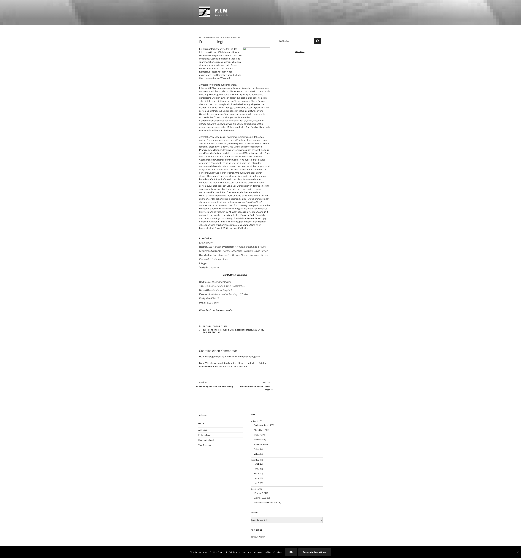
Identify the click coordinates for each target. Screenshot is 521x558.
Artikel (207, 326)
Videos (257, 454)
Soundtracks (259, 444)
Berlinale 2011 (260, 498)
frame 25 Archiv (258, 537)
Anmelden (202, 430)
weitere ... (202, 415)
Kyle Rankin (229, 330)
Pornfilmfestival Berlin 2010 (266, 502)
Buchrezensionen (261, 425)
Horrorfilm (215, 330)
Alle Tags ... (299, 51)
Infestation (205, 238)
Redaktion (255, 460)
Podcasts (258, 439)
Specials (254, 489)
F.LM (221, 11)
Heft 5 (256, 483)
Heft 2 (256, 469)
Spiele (256, 449)
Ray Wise (258, 330)
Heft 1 (256, 464)
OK (291, 552)
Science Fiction (212, 332)
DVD (205, 330)
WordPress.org (204, 445)
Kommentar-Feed (206, 440)
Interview (258, 435)
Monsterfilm (244, 330)
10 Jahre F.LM (260, 493)
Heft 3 (256, 473)
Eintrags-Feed (204, 435)
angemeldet (215, 356)
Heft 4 (256, 478)
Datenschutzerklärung (315, 552)
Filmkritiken (220, 326)
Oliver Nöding (232, 38)
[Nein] (517, 552)
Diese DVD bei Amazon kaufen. (216, 310)
